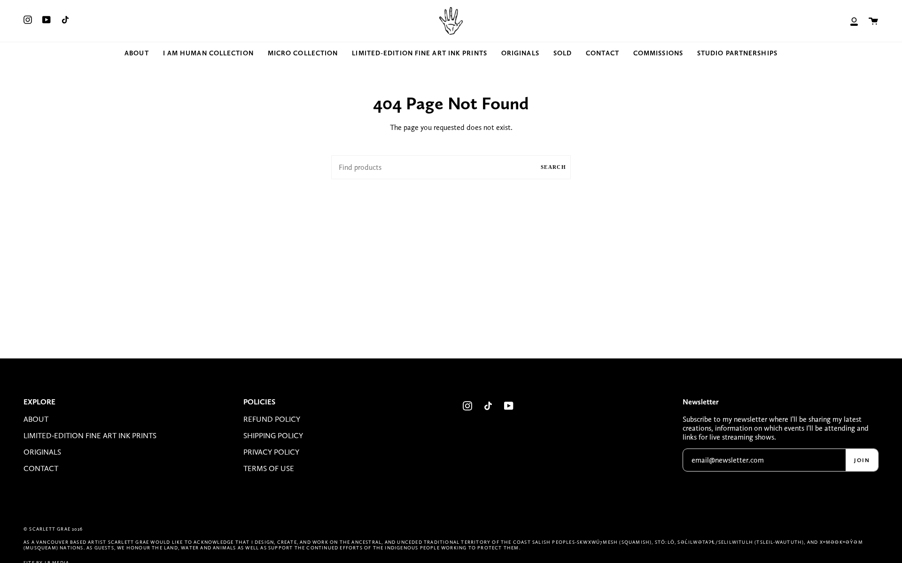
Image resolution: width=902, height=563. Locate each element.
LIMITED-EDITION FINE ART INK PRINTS (89, 435)
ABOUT (35, 419)
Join (862, 460)
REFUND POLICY (271, 419)
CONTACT (40, 468)
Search (553, 167)
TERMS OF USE (268, 468)
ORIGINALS (42, 452)
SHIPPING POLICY (273, 435)
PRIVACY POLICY (271, 452)
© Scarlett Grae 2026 (53, 529)
